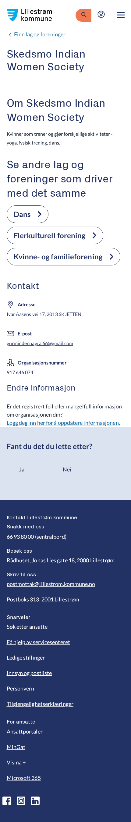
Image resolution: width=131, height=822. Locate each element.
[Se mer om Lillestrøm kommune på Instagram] (21, 800)
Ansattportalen (25, 731)
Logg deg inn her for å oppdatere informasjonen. (63, 422)
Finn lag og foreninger (40, 34)
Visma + (16, 762)
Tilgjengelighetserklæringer (40, 704)
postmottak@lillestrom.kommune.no (51, 584)
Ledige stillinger (26, 657)
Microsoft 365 (24, 777)
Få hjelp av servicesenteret (38, 642)
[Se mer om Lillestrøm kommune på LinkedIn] (35, 800)
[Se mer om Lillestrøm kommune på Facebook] (6, 800)
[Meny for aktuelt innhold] (120, 15)
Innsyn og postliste (29, 673)
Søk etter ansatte (27, 626)
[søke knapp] (83, 15)
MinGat (16, 747)
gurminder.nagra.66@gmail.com (40, 343)
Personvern (20, 688)
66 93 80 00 (20, 536)
